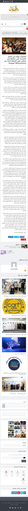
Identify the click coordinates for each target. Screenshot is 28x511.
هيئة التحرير (14, 269)
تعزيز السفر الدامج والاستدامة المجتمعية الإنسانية (16, 334)
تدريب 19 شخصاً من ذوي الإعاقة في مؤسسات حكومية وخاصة (12, 246)
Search (24, 402)
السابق (17, 245)
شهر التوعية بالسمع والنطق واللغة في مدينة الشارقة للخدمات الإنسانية (15, 373)
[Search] (3, 405)
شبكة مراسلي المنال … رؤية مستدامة (18, 393)
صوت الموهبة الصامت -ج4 (20, 354)
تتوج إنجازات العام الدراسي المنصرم (18, 315)
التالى (10, 251)
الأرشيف (24, 443)
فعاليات (16, 65)
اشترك (24, 461)
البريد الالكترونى (5, 65)
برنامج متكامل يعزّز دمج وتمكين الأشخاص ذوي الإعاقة (15, 296)
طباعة (11, 65)
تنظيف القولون (10, 253)
